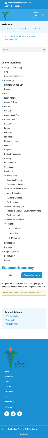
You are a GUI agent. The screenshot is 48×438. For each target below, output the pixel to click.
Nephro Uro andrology (12, 154)
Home (4, 36)
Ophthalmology (10, 163)
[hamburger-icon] (35, 15)
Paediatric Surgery (13, 202)
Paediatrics (8, 171)
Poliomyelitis (13, 233)
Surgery (7, 260)
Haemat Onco (9, 119)
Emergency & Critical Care (13, 85)
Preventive (31, 36)
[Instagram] (13, 413)
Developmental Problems (16, 184)
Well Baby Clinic (11, 40)
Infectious (8, 132)
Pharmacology (9, 243)
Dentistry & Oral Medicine (13, 76)
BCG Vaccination (15, 228)
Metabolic (8, 145)
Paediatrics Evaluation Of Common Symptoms (24, 211)
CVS (6, 72)
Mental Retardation (14, 193)
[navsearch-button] (41, 15)
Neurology (8, 158)
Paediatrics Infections (15, 215)
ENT (6, 93)
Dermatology (9, 80)
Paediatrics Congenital (15, 206)
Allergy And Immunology (13, 67)
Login (7, 6)
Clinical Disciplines (17, 36)
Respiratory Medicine (12, 251)
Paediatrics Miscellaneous (16, 219)
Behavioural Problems (15, 180)
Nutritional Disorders (14, 198)
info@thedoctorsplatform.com (19, 3)
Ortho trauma (9, 167)
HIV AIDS (7, 124)
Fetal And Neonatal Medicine (17, 188)
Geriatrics (7, 106)
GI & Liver (7, 111)
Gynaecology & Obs (11, 115)
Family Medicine (10, 98)
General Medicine (10, 102)
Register (17, 6)
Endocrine (8, 89)
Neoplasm (8, 150)
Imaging (7, 128)
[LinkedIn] (19, 413)
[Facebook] (6, 413)
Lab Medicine (9, 137)
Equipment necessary (32, 275)
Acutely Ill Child (12, 175)
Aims (11, 275)
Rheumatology (9, 256)
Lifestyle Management (12, 141)
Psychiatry (8, 247)
